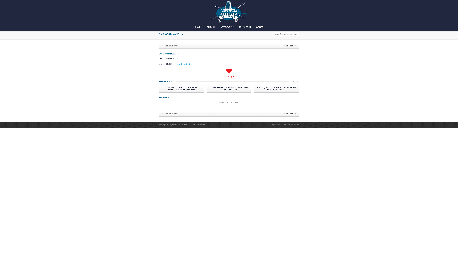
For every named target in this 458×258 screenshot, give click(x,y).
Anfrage (259, 27)
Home (197, 27)
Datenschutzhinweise (291, 125)
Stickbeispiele (245, 27)
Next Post (288, 45)
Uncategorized (183, 64)
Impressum (276, 125)
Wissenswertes (227, 27)
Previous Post (171, 45)
